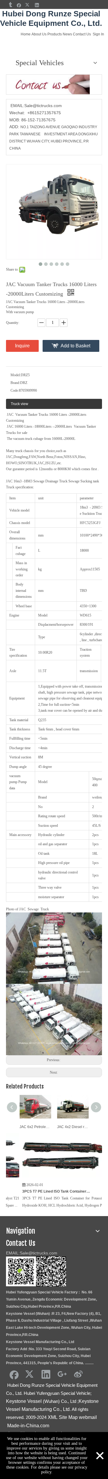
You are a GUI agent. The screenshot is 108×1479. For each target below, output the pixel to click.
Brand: (15, 383)
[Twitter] (28, 5)
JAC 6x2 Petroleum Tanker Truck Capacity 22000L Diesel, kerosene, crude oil (35, 1127)
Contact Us (82, 34)
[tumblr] (10, 5)
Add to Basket (75, 345)
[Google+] (62, 1374)
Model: (15, 375)
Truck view (19, 404)
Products (54, 34)
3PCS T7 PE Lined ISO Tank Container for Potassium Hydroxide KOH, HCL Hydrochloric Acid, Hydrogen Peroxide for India (35, 1191)
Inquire (22, 345)
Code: (14, 390)
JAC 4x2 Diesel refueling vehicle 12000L (72, 1127)
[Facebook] (19, 5)
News (67, 34)
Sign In (98, 34)
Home (26, 34)
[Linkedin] (37, 5)
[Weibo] (78, 1374)
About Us (39, 34)
